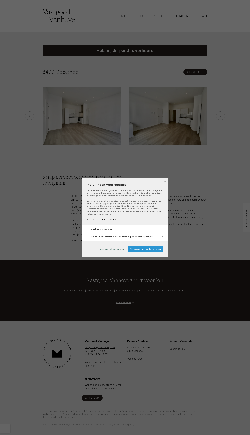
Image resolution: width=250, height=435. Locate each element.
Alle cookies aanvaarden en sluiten (145, 249)
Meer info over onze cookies (101, 219)
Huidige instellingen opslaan (111, 249)
